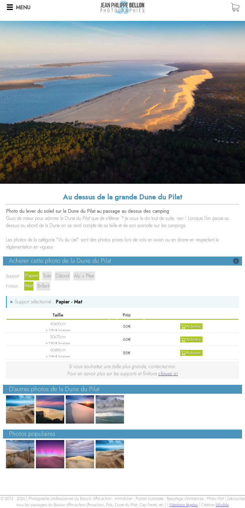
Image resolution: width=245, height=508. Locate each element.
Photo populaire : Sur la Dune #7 (80, 454)
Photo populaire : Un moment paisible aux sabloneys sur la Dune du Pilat (20, 454)
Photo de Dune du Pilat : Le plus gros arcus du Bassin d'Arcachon (110, 409)
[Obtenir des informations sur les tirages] (236, 261)
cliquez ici (168, 373)
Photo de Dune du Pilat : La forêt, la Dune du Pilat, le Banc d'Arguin (50, 409)
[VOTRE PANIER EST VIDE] (237, 7)
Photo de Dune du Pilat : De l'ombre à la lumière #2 (80, 409)
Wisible (222, 505)
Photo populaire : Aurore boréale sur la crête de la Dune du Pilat (50, 454)
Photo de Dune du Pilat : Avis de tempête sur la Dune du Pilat (20, 409)
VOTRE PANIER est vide (237, 7)
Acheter (193, 326)
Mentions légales (183, 505)
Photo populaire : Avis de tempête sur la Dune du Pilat (110, 454)
